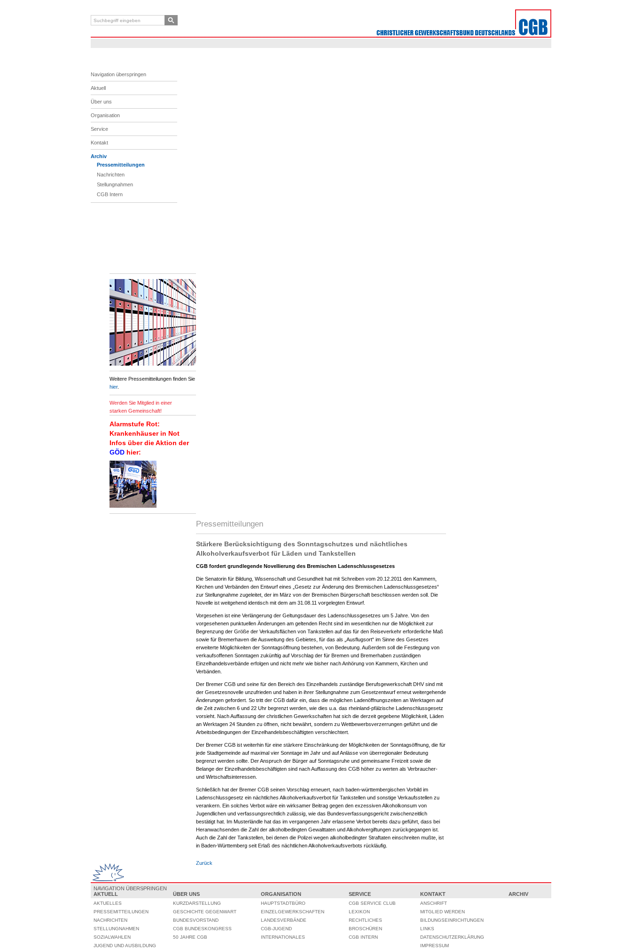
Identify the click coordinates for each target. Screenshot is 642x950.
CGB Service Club (372, 903)
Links (427, 928)
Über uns (101, 101)
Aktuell (98, 88)
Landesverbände (283, 920)
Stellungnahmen (115, 184)
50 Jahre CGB (190, 937)
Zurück (204, 863)
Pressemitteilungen (121, 165)
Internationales (283, 937)
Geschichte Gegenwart (204, 911)
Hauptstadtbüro (283, 903)
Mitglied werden (442, 911)
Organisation (105, 115)
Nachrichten (111, 174)
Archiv (99, 156)
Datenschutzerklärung (452, 937)
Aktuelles (108, 903)
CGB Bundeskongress (202, 928)
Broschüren (365, 928)
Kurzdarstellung (197, 903)
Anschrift (433, 903)
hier (113, 387)
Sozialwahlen (112, 937)
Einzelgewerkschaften (292, 911)
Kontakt (99, 142)
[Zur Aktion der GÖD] (133, 506)
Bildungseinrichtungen (452, 920)
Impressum (434, 945)
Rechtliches (365, 920)
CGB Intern (110, 194)
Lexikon (359, 911)
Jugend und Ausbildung (125, 945)
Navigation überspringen (118, 74)
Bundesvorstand (196, 920)
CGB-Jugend (276, 928)
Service (99, 129)
